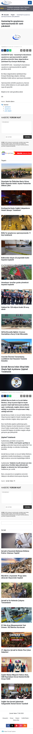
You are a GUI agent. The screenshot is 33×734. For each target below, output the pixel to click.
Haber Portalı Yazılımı (10, 731)
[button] (24, 50)
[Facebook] (2, 50)
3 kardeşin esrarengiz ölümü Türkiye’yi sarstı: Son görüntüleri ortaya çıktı (18, 8)
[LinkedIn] (8, 50)
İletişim (17, 718)
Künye (11, 718)
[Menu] (29, 2)
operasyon (8, 107)
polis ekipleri (8, 111)
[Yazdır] (21, 50)
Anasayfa (6, 14)
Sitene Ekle (16, 720)
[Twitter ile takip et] (12, 725)
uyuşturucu (8, 109)
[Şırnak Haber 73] (6, 2)
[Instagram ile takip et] (21, 725)
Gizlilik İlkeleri (25, 718)
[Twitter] (5, 50)
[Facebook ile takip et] (8, 725)
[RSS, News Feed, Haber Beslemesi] (25, 725)
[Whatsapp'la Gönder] (10, 50)
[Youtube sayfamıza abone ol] (16, 725)
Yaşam (13, 14)
